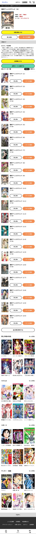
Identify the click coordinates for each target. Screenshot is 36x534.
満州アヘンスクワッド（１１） (18, 201)
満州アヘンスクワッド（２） (18, 86)
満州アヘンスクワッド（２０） (18, 316)
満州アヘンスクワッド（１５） (18, 252)
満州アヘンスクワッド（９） (18, 175)
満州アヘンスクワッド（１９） (18, 303)
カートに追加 (26, 37)
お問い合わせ (18, 524)
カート (18, 532)
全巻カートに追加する (18, 66)
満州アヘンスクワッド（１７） (18, 277)
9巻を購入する (18, 32)
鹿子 (20, 14)
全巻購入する (18, 61)
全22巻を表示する (18, 330)
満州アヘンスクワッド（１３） (18, 226)
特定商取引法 (25, 521)
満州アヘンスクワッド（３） (18, 99)
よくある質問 (11, 521)
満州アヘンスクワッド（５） (18, 124)
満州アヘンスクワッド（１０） (18, 188)
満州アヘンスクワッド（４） (18, 112)
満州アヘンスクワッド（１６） (18, 265)
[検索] (30, 2)
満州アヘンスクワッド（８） (18, 163)
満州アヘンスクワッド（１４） (18, 239)
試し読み (9, 37)
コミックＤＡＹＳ (25, 18)
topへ (18, 515)
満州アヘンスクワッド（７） (18, 150)
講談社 (21, 16)
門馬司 (24, 14)
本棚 (30, 532)
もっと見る (32, 336)
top (2, 5)
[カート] (34, 2)
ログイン (18, 2)
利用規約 (18, 521)
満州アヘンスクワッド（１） (18, 73)
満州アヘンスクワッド (15, 5)
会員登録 (24, 2)
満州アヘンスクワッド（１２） (18, 214)
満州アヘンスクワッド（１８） (18, 290)
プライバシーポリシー (7, 524)
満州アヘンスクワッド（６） (18, 137)
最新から (32, 69)
